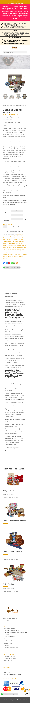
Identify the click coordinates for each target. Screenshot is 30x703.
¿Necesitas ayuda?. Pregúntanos (13, 267)
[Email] (14, 263)
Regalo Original (8, 641)
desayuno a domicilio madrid (15, 236)
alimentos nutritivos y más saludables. (14, 399)
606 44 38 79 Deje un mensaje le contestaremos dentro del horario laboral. (16, 40)
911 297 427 (12, 1)
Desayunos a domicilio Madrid (11, 630)
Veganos (6, 212)
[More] (17, 263)
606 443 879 (17, 1)
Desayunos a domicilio (9, 628)
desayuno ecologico (20, 238)
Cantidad (6, 220)
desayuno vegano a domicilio (19, 245)
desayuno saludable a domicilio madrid (12, 243)
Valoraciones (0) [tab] (9, 296)
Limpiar (25, 219)
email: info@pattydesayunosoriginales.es (14, 43)
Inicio (4, 105)
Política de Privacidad (9, 656)
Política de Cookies (8, 660)
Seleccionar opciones (11, 498)
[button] (24, 77)
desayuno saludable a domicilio (16, 241)
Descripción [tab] (8, 291)
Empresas (6, 645)
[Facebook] (4, 263)
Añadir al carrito (15, 226)
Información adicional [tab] (11, 293)
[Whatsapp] (12, 263)
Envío (5, 663)
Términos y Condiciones (10, 658)
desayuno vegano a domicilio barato (12, 247)
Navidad (6, 649)
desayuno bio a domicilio (9, 238)
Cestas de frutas (8, 638)
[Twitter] (7, 263)
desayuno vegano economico (14, 253)
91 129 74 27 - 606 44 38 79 (10, 25)
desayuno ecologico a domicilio (10, 239)
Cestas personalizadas (9, 636)
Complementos (8, 643)
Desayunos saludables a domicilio (14, 374)
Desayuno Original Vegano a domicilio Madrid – (12, 310)
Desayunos (9, 105)
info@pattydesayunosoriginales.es (12, 674)
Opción (6, 216)
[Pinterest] (9, 263)
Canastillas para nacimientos (11, 647)
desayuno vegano (7, 245)
